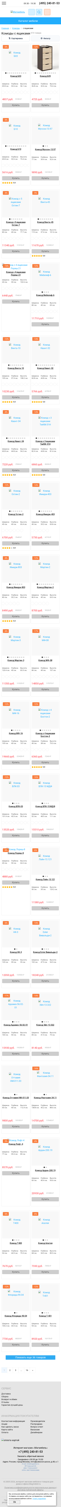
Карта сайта (7, 1429)
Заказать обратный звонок (30, 1456)
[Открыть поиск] (39, 12)
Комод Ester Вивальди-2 (45, 952)
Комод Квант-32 (45, 368)
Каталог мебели (28, 20)
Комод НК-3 (16, 952)
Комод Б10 (15, 149)
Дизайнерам (36, 1432)
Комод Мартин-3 (16, 660)
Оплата (4, 1432)
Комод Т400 (16, 1243)
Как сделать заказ (10, 1427)
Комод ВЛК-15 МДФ (45, 806)
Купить (16, 105)
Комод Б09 (45, 76)
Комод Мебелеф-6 (45, 295)
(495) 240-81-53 (49, 3)
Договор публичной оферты (30, 1490)
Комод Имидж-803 (16, 587)
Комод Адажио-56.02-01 (16, 1025)
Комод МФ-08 (45, 660)
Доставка (6, 1394)
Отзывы (5, 1402)
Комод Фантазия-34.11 (45, 1098)
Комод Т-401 (45, 1316)
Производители (37, 1421)
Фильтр (45, 38)
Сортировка (16, 38)
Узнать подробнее (39, 1499)
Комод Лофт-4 (16, 1144)
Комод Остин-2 (15, 514)
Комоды (16, 28)
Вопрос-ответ (36, 1427)
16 (27, 1370)
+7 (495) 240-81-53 (30, 1451)
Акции (4, 1424)
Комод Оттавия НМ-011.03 (16, 1098)
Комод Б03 (15, 76)
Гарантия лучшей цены (12, 1405)
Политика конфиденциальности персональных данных (30, 1487)
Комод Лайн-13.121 (45, 879)
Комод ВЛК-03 (16, 806)
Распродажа (36, 1424)
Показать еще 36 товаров (30, 1357)
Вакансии (35, 1429)
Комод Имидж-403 (45, 514)
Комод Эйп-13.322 (45, 1025)
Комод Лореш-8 (16, 853)
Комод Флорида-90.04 (16, 1316)
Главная (5, 28)
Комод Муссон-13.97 (45, 149)
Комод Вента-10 (16, 368)
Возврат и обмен (9, 1399)
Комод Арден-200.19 (45, 1170)
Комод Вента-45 (45, 222)
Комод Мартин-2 (45, 587)
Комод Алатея (45, 1243)
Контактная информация (13, 1421)
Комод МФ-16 (16, 733)
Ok (14, 1502)
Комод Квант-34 (16, 441)
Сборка (4, 1396)
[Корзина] (47, 12)
